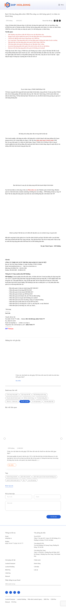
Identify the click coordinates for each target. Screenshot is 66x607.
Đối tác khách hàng (29, 398)
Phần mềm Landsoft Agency (35, 599)
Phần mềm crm (32, 190)
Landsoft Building (9, 566)
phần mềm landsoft (25, 476)
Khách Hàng (37, 563)
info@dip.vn (8, 538)
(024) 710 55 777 (18, 543)
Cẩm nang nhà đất (25, 394)
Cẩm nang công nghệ (12, 394)
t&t (24, 480)
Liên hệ (36, 570)
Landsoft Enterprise (10, 563)
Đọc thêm (18, 380)
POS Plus (13, 602)
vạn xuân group (32, 480)
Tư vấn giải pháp (36, 401)
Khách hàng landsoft (12, 476)
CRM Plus (8, 573)
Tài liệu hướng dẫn (42, 398)
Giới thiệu (36, 566)
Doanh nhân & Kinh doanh (14, 398)
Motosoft (7, 576)
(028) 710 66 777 (9, 542)
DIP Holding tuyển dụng (39, 394)
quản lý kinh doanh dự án (13, 480)
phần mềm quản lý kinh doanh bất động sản (45, 476)
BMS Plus (7, 570)
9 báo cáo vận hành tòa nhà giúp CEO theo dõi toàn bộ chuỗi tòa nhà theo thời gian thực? (37, 376)
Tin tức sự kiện (24, 401)
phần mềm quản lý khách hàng (44, 140)
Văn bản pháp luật (48, 401)
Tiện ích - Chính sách (12, 401)
